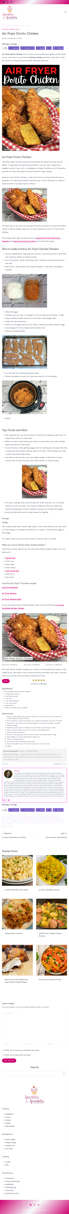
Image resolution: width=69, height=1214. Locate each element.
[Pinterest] (4, 800)
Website (51, 1044)
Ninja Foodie (10, 1143)
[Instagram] (11, 2)
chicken (43, 816)
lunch (60, 821)
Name (6, 1044)
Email (28, 1044)
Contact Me (33, 1202)
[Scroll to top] (64, 1207)
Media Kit (43, 1202)
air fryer (6, 816)
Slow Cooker (10, 1139)
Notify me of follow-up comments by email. (22, 1050)
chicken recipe (53, 816)
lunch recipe (7, 825)
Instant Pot (10, 1146)
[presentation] (17, 870)
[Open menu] (65, 12)
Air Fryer (5, 29)
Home (24, 1202)
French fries (10, 558)
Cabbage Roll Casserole (13, 933)
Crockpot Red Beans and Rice (14, 835)
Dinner (12, 29)
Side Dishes (9, 1126)
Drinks (8, 1123)
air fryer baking (18, 816)
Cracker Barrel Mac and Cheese (16, 890)
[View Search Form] (66, 2)
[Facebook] (3, 2)
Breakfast (9, 1114)
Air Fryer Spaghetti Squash (49, 890)
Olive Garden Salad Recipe (56, 835)
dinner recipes (29, 821)
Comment (7, 1013)
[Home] (2, 25)
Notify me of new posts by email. (17, 1055)
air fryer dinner (31, 816)
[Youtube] (8, 800)
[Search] (64, 1073)
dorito (40, 821)
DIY (7, 1165)
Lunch (17, 29)
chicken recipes (8, 821)
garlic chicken (50, 821)
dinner (19, 821)
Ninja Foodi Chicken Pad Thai (50, 979)
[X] (7, 2)
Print (6, 681)
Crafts (7, 1162)
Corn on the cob (12, 571)
